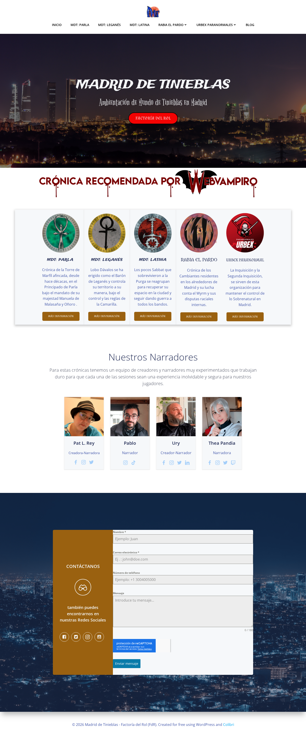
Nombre (119, 532)
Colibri (228, 724)
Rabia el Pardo (170, 25)
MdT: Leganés (109, 25)
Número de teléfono (126, 573)
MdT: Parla (80, 25)
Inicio (57, 25)
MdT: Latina (139, 25)
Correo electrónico (126, 552)
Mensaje (118, 593)
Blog (250, 25)
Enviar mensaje (126, 663)
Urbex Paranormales (214, 25)
